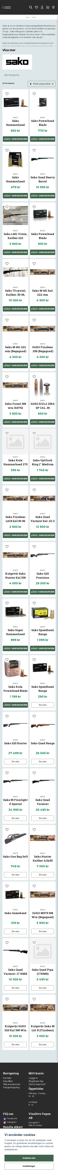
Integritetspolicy (11, 1087)
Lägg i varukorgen (42, 195)
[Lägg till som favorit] (36, 7)
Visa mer (8, 50)
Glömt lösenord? (37, 1084)
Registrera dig (36, 1081)
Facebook (12, 1118)
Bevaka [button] (43, 705)
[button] (7, 94)
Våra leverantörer (11, 1084)
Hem (28, 17)
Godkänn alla (29, 1158)
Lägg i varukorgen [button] (15, 139)
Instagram (12, 1122)
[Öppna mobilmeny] (53, 7)
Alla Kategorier (11, 75)
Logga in (33, 1078)
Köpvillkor (8, 1081)
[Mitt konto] (42, 7)
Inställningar (29, 1166)
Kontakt (7, 1078)
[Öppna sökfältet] (31, 7)
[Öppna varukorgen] (48, 7)
